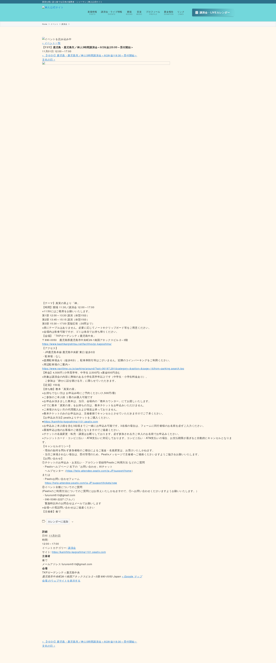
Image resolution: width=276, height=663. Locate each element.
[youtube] (232, 2)
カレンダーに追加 (58, 521)
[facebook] (223, 2)
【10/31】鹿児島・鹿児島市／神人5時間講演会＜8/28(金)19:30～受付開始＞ (89, 55)
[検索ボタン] (188, 12)
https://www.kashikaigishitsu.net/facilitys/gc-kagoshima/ (77, 344)
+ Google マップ (132, 576)
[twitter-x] (228, 2)
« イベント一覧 (51, 43)
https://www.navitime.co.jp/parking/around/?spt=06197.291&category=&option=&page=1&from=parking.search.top (113, 368)
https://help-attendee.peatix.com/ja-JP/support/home (98, 470)
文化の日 (48, 59)
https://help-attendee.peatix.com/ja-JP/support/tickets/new (81, 483)
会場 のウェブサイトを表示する (61, 580)
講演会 (72, 548)
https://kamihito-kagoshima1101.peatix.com (71, 421)
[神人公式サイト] (53, 12)
